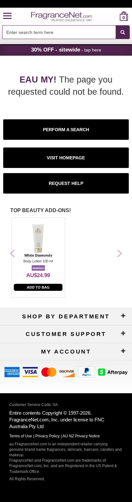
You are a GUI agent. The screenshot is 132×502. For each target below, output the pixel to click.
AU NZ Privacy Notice (81, 436)
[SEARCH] (123, 32)
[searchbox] (59, 32)
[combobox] (66, 32)
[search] (113, 16)
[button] (7, 16)
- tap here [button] (66, 49)
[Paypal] (86, 371)
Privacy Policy (47, 436)
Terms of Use (20, 436)
